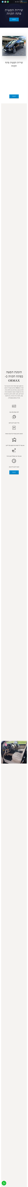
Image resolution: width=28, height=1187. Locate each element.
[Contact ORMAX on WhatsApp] (7, 1)
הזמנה (14, 19)
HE (16, 1)
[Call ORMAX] (5, 1)
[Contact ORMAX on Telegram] (2, 1)
